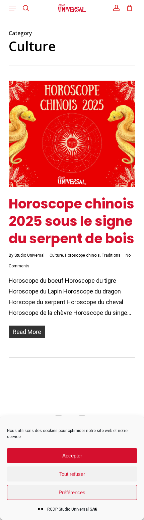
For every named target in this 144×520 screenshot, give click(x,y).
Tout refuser (72, 474)
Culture (56, 255)
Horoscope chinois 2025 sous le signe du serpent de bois (71, 221)
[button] (12, 8)
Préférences (72, 492)
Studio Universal (29, 255)
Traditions (111, 255)
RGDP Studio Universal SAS (72, 509)
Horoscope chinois (82, 255)
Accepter (72, 455)
